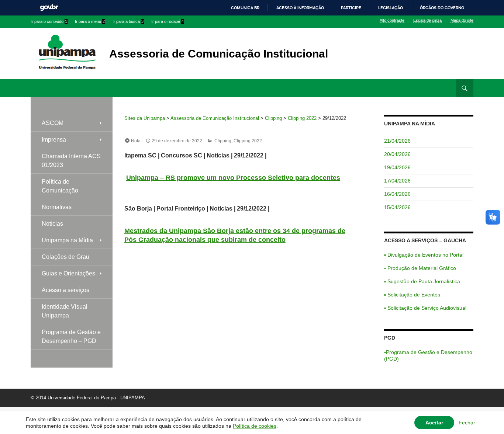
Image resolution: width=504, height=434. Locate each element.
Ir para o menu (90, 21)
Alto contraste (392, 20)
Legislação (390, 7)
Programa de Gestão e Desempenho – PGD (71, 336)
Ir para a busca (128, 21)
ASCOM (52, 123)
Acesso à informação (300, 7)
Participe (351, 7)
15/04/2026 (397, 207)
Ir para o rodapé (167, 21)
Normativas (57, 207)
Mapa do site (462, 20)
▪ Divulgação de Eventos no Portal (423, 255)
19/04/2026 (397, 167)
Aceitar (434, 423)
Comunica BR (245, 7)
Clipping (222, 140)
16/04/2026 (397, 194)
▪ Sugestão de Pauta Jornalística (422, 281)
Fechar (467, 423)
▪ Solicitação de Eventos (412, 295)
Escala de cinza (427, 20)
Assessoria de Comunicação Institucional (218, 54)
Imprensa (54, 139)
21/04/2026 (397, 141)
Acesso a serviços (65, 290)
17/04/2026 (397, 181)
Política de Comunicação (60, 186)
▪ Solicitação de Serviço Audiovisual (425, 308)
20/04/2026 (397, 154)
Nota (136, 140)
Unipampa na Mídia (67, 240)
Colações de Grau (65, 257)
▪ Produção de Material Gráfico (420, 268)
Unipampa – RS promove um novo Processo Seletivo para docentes (233, 177)
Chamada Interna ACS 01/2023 (71, 160)
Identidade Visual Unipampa (64, 311)
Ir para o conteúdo (49, 21)
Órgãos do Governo (442, 7)
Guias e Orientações (68, 273)
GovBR (49, 7)
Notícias (52, 224)
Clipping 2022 (248, 140)
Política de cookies (254, 426)
